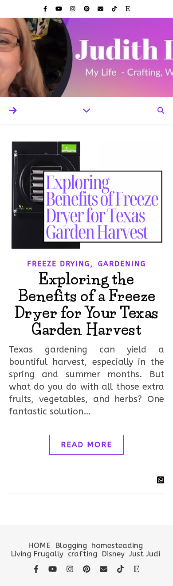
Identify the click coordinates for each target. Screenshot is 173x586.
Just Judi (144, 553)
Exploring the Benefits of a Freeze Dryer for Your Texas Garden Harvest (87, 304)
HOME (39, 545)
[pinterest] (87, 8)
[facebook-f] (46, 8)
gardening (122, 264)
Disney (113, 553)
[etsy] (128, 8)
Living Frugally (37, 553)
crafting (82, 553)
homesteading (117, 545)
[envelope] (101, 8)
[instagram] (73, 8)
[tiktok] (115, 8)
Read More (86, 444)
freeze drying (58, 264)
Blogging (71, 545)
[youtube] (59, 8)
